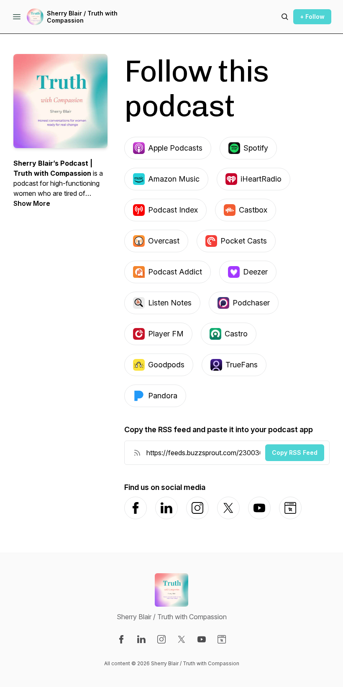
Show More (31, 203)
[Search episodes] (285, 17)
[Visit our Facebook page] (121, 639)
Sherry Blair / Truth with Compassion (82, 17)
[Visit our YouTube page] (201, 639)
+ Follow (312, 16)
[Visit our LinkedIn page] (141, 639)
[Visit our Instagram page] (161, 639)
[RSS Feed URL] (137, 453)
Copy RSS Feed (294, 452)
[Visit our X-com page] (181, 639)
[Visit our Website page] (222, 639)
